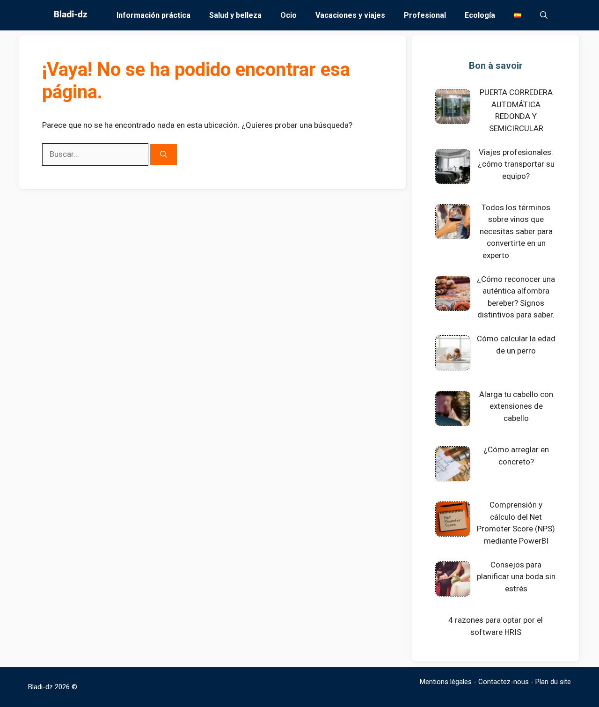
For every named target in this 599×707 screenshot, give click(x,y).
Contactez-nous (503, 682)
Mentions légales (446, 682)
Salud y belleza (235, 15)
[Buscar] (163, 154)
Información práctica (153, 15)
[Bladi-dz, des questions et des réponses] (69, 15)
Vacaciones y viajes (350, 15)
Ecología (480, 15)
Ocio (288, 15)
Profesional (425, 15)
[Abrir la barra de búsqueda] (544, 15)
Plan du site (553, 682)
